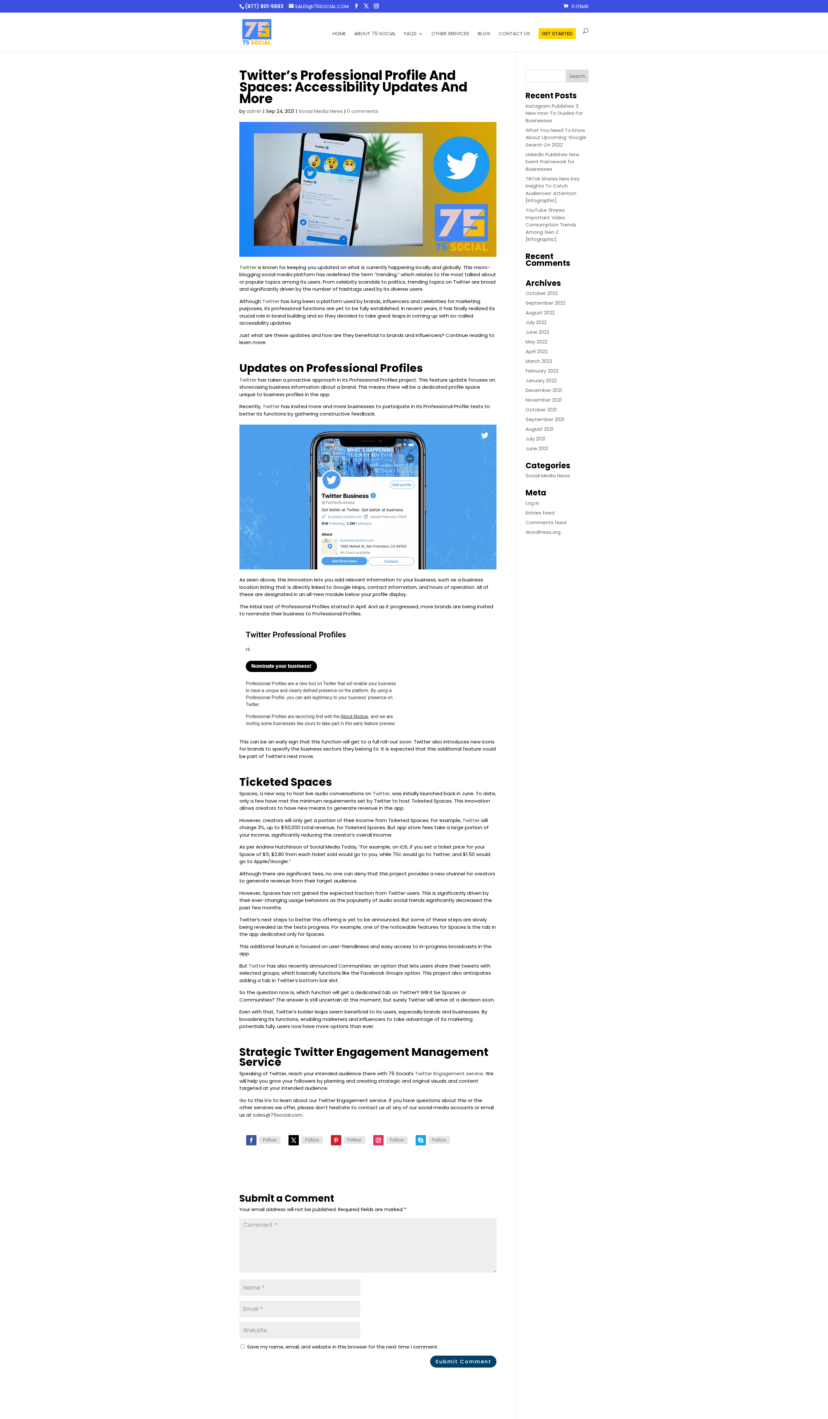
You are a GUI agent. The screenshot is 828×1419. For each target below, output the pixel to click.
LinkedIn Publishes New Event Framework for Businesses (552, 161)
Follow (270, 1140)
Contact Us (514, 34)
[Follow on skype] (421, 1140)
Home (339, 34)
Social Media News (321, 111)
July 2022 (536, 322)
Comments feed (546, 522)
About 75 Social (375, 34)
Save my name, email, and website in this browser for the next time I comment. (342, 1346)
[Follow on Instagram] (378, 1140)
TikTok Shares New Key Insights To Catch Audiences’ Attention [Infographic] (553, 189)
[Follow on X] (294, 1140)
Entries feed (540, 512)
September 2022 (545, 302)
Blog (484, 34)
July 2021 (536, 438)
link (268, 1100)
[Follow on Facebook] (251, 1140)
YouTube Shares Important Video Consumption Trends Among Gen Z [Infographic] (551, 225)
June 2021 (537, 448)
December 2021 (544, 390)
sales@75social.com (277, 1114)
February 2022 (542, 370)
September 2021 (545, 419)
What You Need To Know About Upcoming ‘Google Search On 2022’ (556, 137)
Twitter (247, 267)
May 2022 (536, 341)
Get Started (557, 33)
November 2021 (544, 399)
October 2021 (541, 409)
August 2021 (540, 429)
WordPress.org (543, 532)
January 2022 (541, 380)
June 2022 (537, 332)
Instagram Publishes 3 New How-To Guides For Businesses (554, 113)
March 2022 (539, 361)
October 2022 (542, 293)
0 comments (362, 111)
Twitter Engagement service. (449, 1073)
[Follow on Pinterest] (336, 1140)
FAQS (410, 34)
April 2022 (537, 351)
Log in (532, 503)
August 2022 (540, 312)
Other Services (450, 34)
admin (254, 111)
